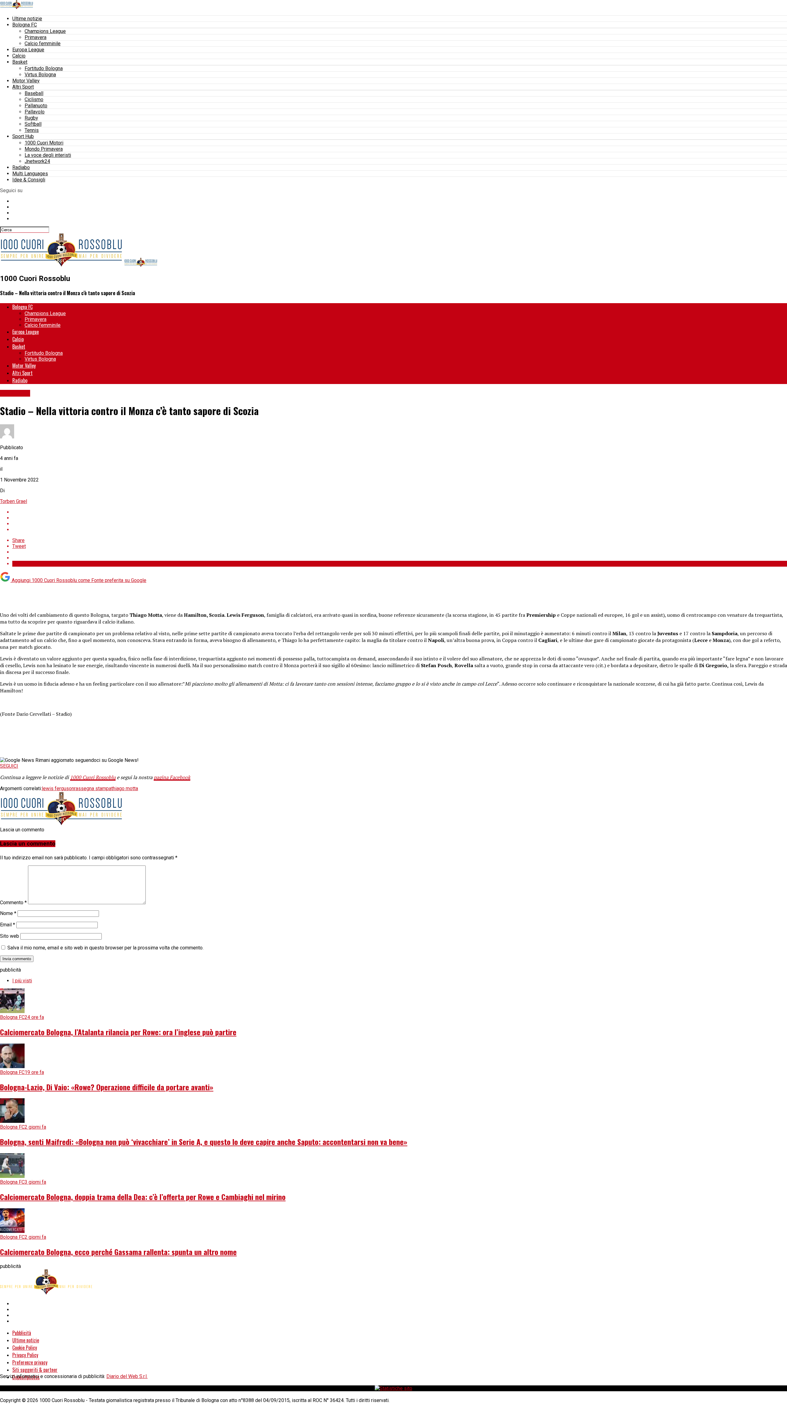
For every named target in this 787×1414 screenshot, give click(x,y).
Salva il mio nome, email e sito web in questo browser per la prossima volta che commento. (105, 948)
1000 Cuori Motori (44, 143)
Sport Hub (23, 136)
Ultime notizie (27, 19)
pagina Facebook (172, 777)
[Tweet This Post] (399, 518)
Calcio (19, 56)
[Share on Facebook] (399, 512)
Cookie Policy (24, 1347)
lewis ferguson (58, 788)
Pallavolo (35, 112)
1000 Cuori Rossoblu (93, 777)
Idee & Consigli (28, 180)
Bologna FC (24, 25)
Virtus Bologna (40, 74)
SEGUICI (9, 766)
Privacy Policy (25, 1355)
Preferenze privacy (29, 1362)
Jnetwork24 (37, 161)
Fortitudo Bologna (44, 68)
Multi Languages (30, 173)
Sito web (9, 936)
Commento (13, 902)
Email (7, 925)
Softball (33, 124)
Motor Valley (26, 81)
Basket (19, 62)
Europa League (28, 50)
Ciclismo (34, 99)
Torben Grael (13, 501)
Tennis (32, 130)
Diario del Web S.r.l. (127, 1376)
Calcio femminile (43, 43)
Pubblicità (21, 1333)
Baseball (34, 93)
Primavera (35, 37)
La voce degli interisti (48, 155)
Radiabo (21, 167)
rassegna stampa (92, 788)
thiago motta (124, 788)
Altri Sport (23, 87)
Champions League (45, 31)
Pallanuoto (36, 106)
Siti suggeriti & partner (34, 1369)
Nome (8, 913)
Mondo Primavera (44, 149)
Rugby (31, 118)
